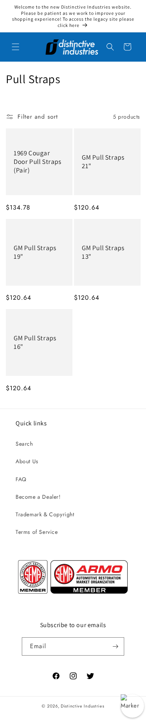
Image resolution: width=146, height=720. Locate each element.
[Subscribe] (115, 646)
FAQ (21, 479)
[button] (15, 46)
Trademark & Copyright (45, 514)
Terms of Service (37, 532)
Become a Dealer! (38, 497)
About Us (27, 461)
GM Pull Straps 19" (35, 252)
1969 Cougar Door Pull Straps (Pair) (38, 161)
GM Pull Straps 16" (35, 342)
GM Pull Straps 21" (103, 161)
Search (24, 444)
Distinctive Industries (82, 706)
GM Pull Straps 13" (103, 252)
